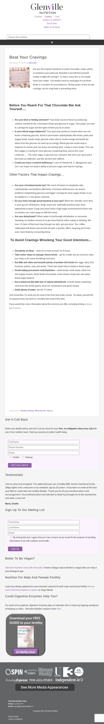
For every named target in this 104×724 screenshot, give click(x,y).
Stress (50, 411)
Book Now (52, 23)
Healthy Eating (27, 411)
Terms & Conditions (15, 719)
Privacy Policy (13, 717)
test (28, 197)
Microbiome (40, 411)
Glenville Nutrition (47, 10)
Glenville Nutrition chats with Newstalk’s (24, 568)
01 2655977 (55, 20)
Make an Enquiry (52, 27)
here (89, 586)
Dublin (46, 20)
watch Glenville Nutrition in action (21, 590)
